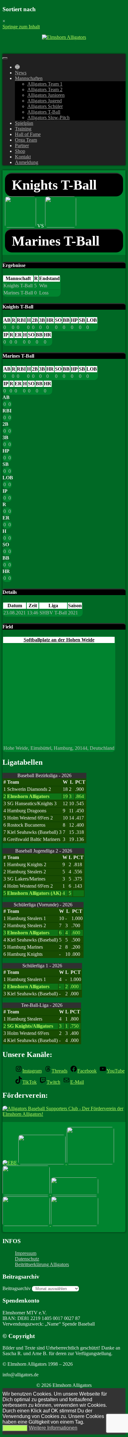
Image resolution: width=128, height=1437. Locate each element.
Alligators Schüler (45, 106)
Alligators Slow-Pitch (48, 117)
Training (23, 128)
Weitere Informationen (53, 1427)
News (20, 72)
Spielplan (24, 123)
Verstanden (15, 1428)
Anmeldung (26, 162)
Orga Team (26, 140)
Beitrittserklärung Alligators (42, 1264)
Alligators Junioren (46, 95)
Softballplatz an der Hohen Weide (59, 639)
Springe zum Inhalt (21, 26)
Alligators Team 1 (44, 84)
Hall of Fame (28, 134)
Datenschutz (27, 1258)
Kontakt (23, 156)
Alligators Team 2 (44, 89)
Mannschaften (29, 78)
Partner (22, 145)
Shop (20, 151)
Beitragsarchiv (16, 1288)
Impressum (25, 1253)
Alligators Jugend (44, 100)
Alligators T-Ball (43, 112)
